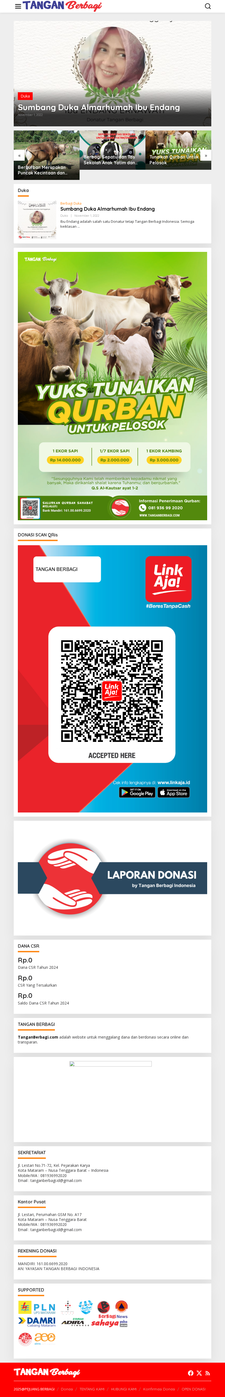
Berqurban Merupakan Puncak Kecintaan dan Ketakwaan (42, 170)
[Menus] (18, 6)
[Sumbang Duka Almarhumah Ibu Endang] (78, 226)
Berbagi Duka (70, 203)
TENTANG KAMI (92, 1389)
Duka (25, 96)
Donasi (67, 1389)
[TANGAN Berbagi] (62, 6)
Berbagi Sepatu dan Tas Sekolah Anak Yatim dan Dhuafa (109, 160)
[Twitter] (199, 1373)
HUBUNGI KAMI (124, 1389)
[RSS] (207, 1373)
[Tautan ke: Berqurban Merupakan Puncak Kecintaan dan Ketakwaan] (47, 155)
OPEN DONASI (194, 1389)
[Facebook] (190, 1373)
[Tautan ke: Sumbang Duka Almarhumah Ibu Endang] (112, 73)
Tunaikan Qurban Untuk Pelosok (174, 159)
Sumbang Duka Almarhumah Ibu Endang (99, 107)
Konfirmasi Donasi (159, 1389)
